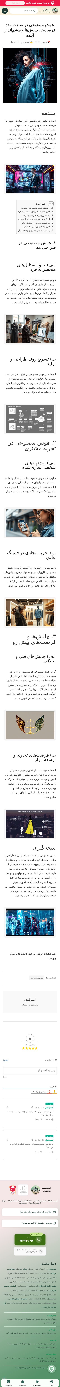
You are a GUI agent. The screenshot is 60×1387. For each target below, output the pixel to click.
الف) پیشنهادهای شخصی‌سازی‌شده (34, 219)
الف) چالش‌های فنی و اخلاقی (36, 226)
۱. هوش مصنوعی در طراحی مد (36, 208)
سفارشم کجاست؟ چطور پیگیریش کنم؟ (36, 1212)
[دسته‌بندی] (37, 1381)
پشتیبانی (8, 1385)
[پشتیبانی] (8, 1381)
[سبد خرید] (22, 1381)
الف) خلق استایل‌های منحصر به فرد (34, 211)
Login (6, 1060)
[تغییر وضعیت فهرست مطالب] (50, 203)
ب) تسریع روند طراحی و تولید (36, 215)
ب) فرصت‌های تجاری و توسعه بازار (34, 230)
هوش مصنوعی (37, 978)
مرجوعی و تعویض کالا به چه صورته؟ (37, 1223)
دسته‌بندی (37, 1385)
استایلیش (49, 1107)
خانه (51, 1385)
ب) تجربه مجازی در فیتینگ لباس (35, 223)
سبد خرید (22, 1385)
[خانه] (51, 1381)
